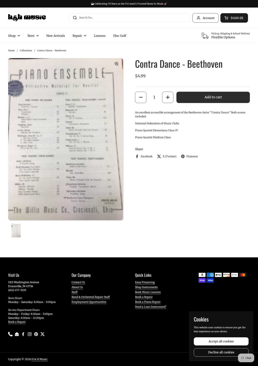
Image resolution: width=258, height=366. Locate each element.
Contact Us (78, 282)
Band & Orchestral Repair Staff (91, 297)
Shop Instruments (146, 287)
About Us (77, 287)
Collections (26, 50)
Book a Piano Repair (148, 302)
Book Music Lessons (148, 292)
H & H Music (39, 359)
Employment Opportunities (89, 302)
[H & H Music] (27, 18)
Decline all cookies (221, 352)
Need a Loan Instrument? (150, 306)
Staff (74, 292)
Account (209, 18)
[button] (140, 97)
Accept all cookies (221, 341)
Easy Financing (145, 282)
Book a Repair (17, 322)
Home (11, 50)
